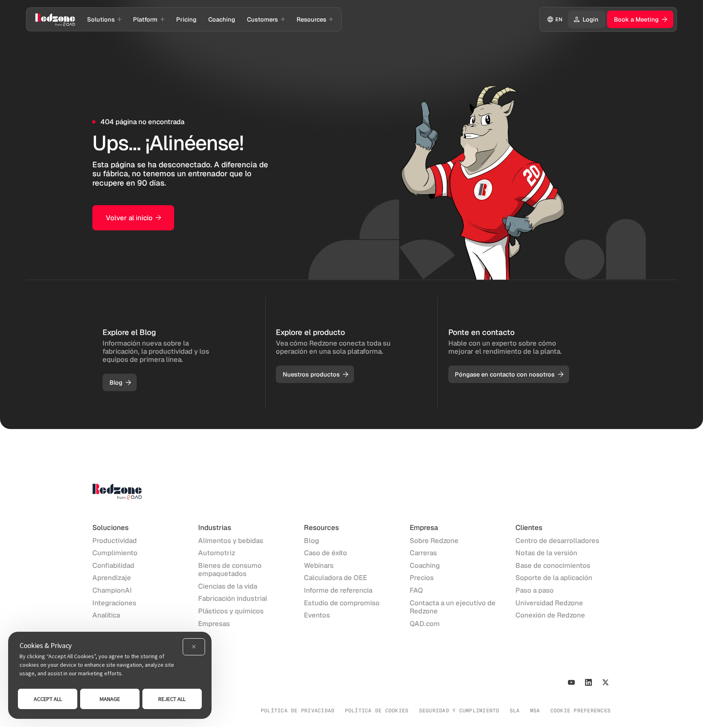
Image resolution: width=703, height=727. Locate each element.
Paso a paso (534, 590)
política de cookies (377, 710)
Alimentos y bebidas (230, 540)
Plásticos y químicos (231, 611)
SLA (515, 710)
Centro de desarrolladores (557, 540)
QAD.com (425, 624)
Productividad (114, 540)
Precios (422, 578)
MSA (535, 710)
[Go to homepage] (55, 19)
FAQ (416, 590)
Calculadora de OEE (335, 578)
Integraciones (114, 603)
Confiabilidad (113, 565)
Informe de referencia (338, 590)
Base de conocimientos (552, 565)
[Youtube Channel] (571, 682)
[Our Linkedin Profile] (588, 682)
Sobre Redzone (434, 540)
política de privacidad (298, 710)
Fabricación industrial (232, 598)
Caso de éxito (325, 553)
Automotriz (216, 553)
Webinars (319, 565)
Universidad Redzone (549, 603)
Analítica (106, 615)
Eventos (317, 615)
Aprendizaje (111, 578)
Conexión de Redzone (550, 615)
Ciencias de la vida (227, 586)
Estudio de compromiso (342, 603)
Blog (311, 540)
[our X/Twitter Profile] (605, 682)
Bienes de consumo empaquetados (230, 569)
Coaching (425, 565)
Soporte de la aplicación (553, 578)
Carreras (423, 553)
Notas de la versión (546, 553)
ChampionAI (112, 590)
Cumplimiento (115, 553)
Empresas (214, 624)
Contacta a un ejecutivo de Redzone (453, 607)
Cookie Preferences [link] (580, 710)
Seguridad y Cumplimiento (459, 710)
